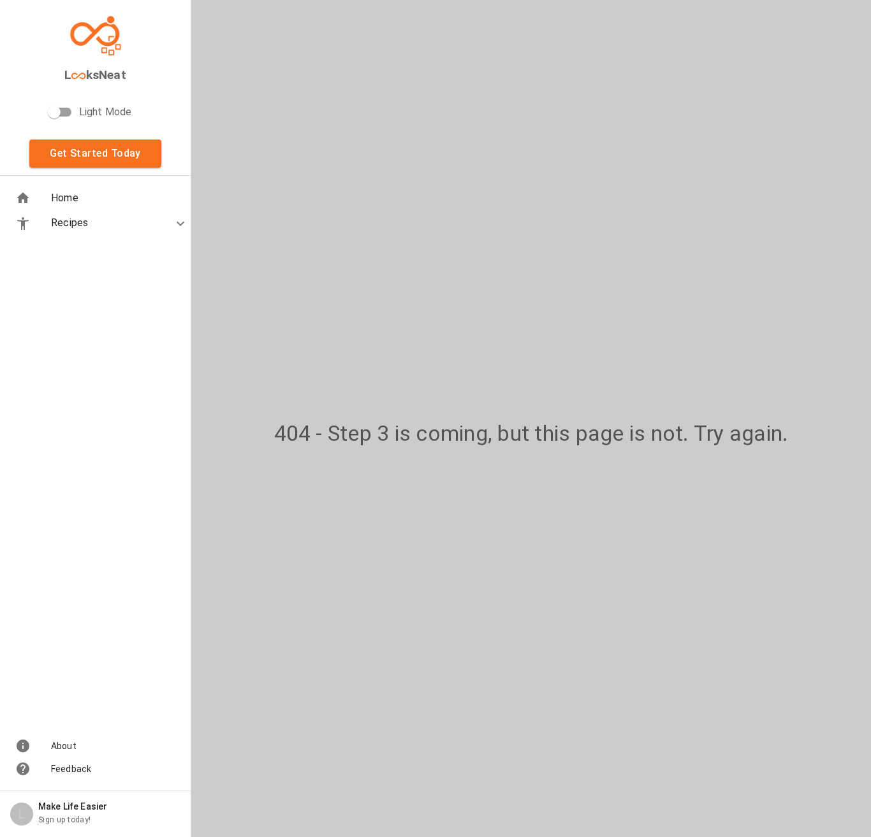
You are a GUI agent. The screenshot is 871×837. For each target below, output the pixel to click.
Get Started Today (95, 153)
